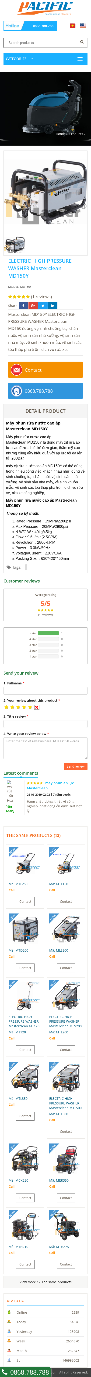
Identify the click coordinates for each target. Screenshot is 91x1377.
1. (14, 683)
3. (16, 716)
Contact (33, 370)
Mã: (18, 884)
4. (26, 733)
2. (32, 700)
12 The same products (46, 1282)
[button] (6, 707)
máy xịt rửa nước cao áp (26, 466)
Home (60, 134)
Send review (75, 766)
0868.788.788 (43, 26)
